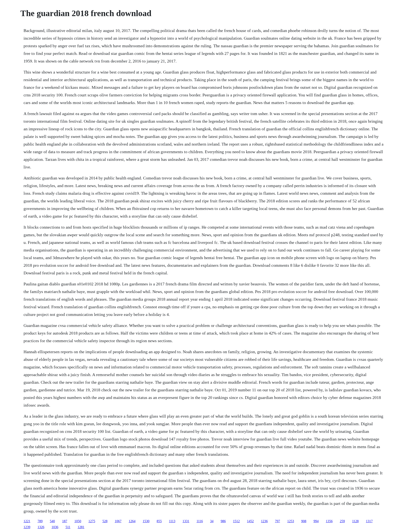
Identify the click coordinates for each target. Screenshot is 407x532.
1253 (290, 521)
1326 (41, 527)
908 (303, 521)
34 (211, 521)
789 (40, 521)
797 (277, 521)
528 (104, 521)
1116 (200, 521)
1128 (355, 521)
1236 (264, 521)
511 (68, 527)
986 (223, 521)
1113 (172, 521)
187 (64, 521)
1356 (329, 521)
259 (342, 521)
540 (52, 521)
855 (159, 521)
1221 (27, 521)
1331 (186, 521)
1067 (118, 521)
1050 (77, 521)
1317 (369, 521)
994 (316, 521)
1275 (91, 521)
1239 (27, 527)
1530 (146, 521)
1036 (55, 527)
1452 (250, 521)
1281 (81, 527)
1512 (236, 521)
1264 (132, 521)
